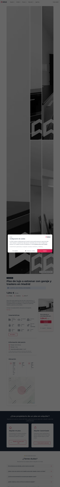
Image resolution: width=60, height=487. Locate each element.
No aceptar (15, 250)
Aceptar (45, 250)
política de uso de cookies (41, 244)
